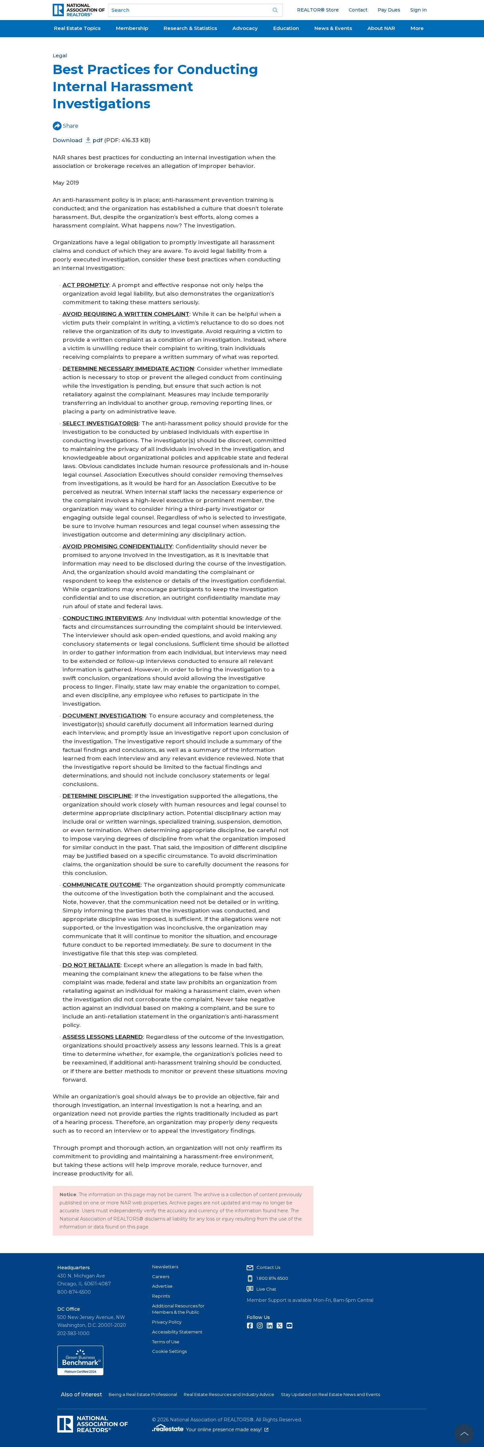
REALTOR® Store (318, 10)
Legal (60, 55)
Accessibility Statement (177, 1331)
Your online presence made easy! (227, 1430)
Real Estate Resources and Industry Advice (229, 1394)
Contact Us (268, 1267)
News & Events (333, 28)
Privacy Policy (166, 1322)
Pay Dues (389, 10)
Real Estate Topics (77, 28)
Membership (132, 28)
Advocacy (245, 28)
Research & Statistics (190, 28)
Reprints (161, 1296)
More (417, 28)
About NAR (381, 28)
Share (70, 126)
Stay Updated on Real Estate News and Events (330, 1394)
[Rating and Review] (80, 1374)
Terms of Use (165, 1341)
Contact (358, 10)
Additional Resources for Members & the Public (178, 1309)
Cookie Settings (169, 1351)
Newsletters (165, 1266)
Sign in (418, 10)
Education (286, 28)
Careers (160, 1276)
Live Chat (266, 1289)
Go (275, 10)
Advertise (162, 1286)
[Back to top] (464, 1434)
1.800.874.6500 (272, 1278)
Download (77, 140)
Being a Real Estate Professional (143, 1394)
